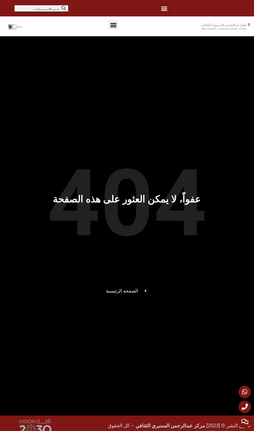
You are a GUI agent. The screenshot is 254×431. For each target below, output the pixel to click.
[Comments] (245, 422)
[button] (164, 8)
